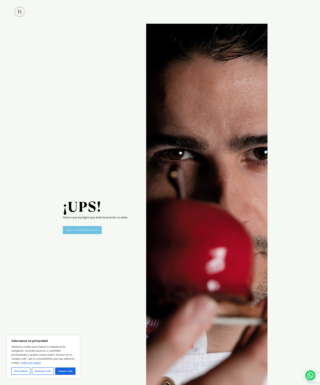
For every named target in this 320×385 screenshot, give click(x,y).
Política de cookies (31, 362)
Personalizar (21, 371)
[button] (310, 375)
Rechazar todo (43, 371)
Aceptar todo (65, 371)
